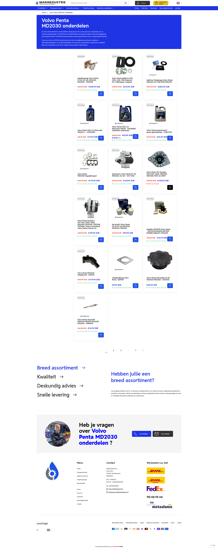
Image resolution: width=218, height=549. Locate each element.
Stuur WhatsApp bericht (116, 489)
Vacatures (153, 8)
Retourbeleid (81, 483)
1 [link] (106, 350)
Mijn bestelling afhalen (132, 522)
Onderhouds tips (82, 480)
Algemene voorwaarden (153, 522)
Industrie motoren (82, 476)
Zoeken (142, 522)
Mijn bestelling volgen (117, 522)
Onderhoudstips (88, 8)
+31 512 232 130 (113, 486)
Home (137, 8)
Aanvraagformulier (166, 8)
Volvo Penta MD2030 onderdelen (61, 13)
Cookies (179, 522)
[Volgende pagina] (143, 350)
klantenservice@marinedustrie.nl (118, 492)
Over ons (144, 8)
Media (117, 546)
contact (178, 8)
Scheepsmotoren (82, 472)
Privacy (173, 522)
